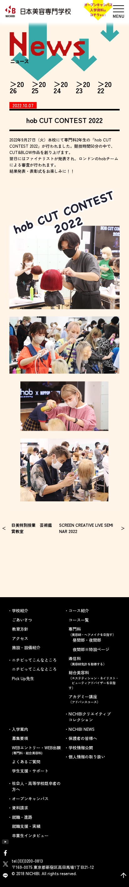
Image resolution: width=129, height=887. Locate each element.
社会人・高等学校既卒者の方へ (36, 786)
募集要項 (20, 738)
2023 (83, 87)
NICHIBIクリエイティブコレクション (90, 717)
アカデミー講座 (84, 699)
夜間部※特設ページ (91, 649)
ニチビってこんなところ (34, 669)
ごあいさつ (22, 620)
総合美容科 (94, 679)
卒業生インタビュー (30, 835)
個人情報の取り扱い (87, 757)
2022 (104, 87)
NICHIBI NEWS (82, 729)
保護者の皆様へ (83, 738)
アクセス (20, 638)
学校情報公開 (81, 748)
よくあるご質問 (26, 762)
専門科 (92, 631)
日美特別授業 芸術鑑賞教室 (31, 528)
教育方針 (20, 629)
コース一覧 (79, 620)
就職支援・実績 (26, 826)
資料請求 (20, 808)
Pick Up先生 (23, 678)
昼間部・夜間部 (87, 640)
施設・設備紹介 (26, 647)
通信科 (87, 660)
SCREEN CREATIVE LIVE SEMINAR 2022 (86, 528)
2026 (17, 87)
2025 (39, 87)
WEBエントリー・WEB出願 (36, 750)
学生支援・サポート (30, 771)
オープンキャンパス (30, 799)
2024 (61, 87)
